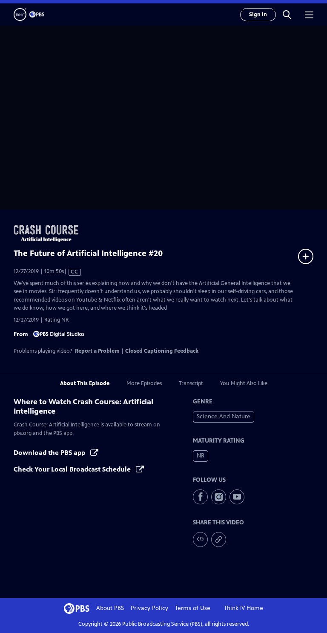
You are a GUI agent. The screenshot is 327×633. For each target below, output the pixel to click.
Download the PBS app (50, 453)
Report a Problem (97, 351)
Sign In (258, 14)
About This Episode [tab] (84, 383)
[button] (287, 14)
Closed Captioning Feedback (161, 351)
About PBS (110, 608)
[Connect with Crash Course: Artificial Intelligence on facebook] (200, 496)
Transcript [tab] (191, 383)
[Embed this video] (200, 539)
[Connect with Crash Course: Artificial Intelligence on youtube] (236, 496)
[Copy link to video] (218, 539)
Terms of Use (192, 608)
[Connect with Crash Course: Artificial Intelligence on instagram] (218, 496)
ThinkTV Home (243, 608)
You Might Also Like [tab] (243, 383)
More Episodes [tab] (144, 383)
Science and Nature (223, 416)
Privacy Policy (149, 608)
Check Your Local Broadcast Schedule (73, 469)
